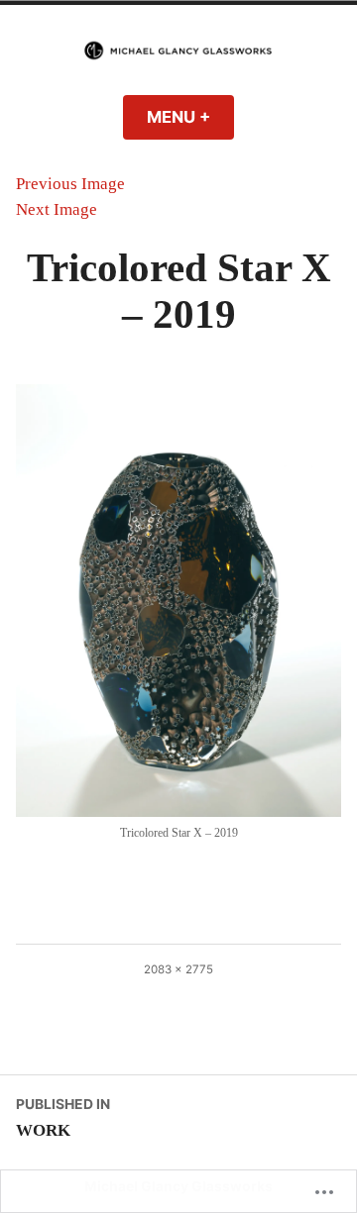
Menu (190, 117)
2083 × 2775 (178, 969)
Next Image (56, 209)
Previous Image (70, 183)
